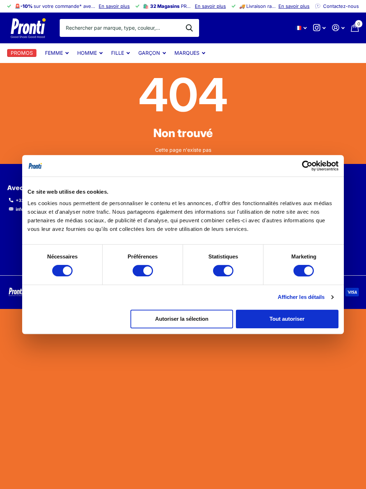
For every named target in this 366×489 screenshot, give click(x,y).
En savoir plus (114, 6)
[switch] (143, 270)
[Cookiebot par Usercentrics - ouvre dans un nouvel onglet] (307, 165)
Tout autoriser (287, 319)
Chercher (189, 28)
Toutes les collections (57, 57)
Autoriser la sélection (181, 319)
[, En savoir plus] (319, 28)
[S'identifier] (338, 28)
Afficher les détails (301, 297)
